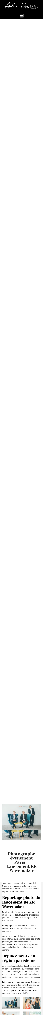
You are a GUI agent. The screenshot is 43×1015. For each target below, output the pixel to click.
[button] (21, 15)
